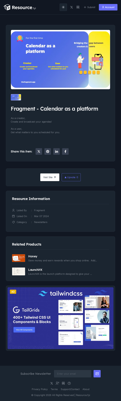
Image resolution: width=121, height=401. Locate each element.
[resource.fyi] (20, 7)
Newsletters (40, 222)
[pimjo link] (69, 383)
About (85, 389)
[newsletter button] (97, 373)
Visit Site (48, 177)
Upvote (72, 177)
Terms (54, 389)
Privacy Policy (40, 389)
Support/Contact (70, 389)
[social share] (39, 151)
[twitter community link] (57, 383)
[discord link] (78, 7)
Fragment (39, 210)
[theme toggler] (63, 7)
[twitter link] (71, 7)
